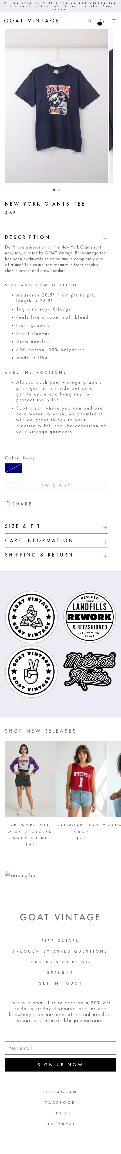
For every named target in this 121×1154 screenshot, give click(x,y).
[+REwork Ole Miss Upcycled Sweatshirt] (30, 779)
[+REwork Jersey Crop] (81, 779)
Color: (20, 458)
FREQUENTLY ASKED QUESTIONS (60, 951)
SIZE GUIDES (60, 941)
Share (22, 504)
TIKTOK (60, 1113)
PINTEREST (60, 1124)
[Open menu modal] (114, 21)
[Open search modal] (90, 21)
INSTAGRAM (60, 1092)
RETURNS (60, 973)
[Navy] (13, 468)
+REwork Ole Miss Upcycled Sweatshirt (30, 831)
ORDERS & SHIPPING (60, 962)
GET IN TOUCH (60, 983)
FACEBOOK (60, 1102)
